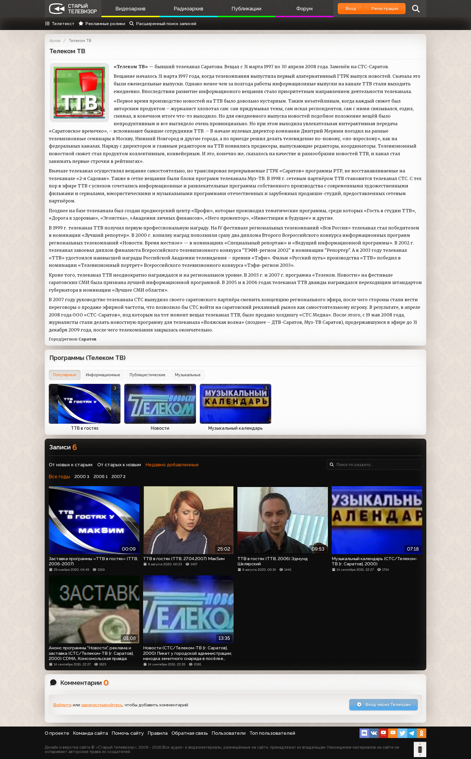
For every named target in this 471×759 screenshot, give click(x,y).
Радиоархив (188, 8)
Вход (350, 8)
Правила (158, 733)
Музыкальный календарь (235, 428)
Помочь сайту (128, 733)
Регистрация (384, 8)
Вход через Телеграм (387, 704)
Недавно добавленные (172, 464)
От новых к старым (70, 464)
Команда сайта (90, 733)
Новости (160, 428)
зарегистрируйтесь (102, 704)
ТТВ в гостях (84, 428)
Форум (304, 8)
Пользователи (229, 733)
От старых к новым (119, 464)
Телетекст (63, 23)
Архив (55, 40)
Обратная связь (189, 733)
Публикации (246, 8)
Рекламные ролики (105, 23)
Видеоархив (130, 8)
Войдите (62, 704)
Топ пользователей (272, 733)
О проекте (57, 733)
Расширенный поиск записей (166, 23)
